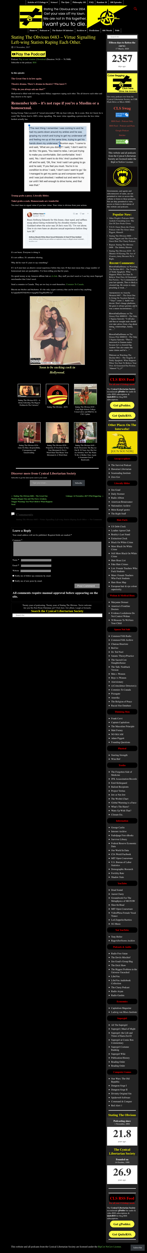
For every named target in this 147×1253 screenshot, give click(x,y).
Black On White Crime (122, 542)
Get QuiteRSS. (122, 415)
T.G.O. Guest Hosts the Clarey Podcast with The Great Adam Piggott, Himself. (122, 230)
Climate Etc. (117, 814)
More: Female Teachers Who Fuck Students (122, 577)
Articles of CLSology (36, 2)
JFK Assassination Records (124, 778)
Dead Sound (117, 889)
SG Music (116, 923)
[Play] (28, 56)
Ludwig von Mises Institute (124, 1012)
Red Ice (114, 647)
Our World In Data (120, 850)
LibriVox (115, 976)
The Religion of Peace (121, 701)
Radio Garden (117, 995)
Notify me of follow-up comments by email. (33, 575)
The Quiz (65, 2)
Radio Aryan (117, 991)
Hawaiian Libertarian (121, 469)
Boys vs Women (118, 677)
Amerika (115, 697)
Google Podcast (122, 130)
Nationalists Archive (120, 505)
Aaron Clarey (117, 893)
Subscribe (78, 483)
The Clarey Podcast (120, 987)
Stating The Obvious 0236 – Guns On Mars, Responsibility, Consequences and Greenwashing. (29, 449)
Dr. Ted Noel (117, 651)
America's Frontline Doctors (120, 607)
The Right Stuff (118, 513)
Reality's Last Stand (120, 534)
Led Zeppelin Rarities (121, 919)
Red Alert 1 (116, 1105)
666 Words (107, 30)
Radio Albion (117, 497)
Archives (80, 30)
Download (41, 59)
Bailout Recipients (120, 786)
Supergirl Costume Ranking (120, 1048)
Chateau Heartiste (119, 644)
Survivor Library (119, 839)
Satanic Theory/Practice (122, 655)
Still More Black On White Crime (124, 555)
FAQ (91, 2)
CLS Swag (122, 108)
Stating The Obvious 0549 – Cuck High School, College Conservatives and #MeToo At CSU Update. (85, 410)
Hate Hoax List (118, 560)
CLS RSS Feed (122, 379)
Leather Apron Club (120, 530)
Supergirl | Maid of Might (123, 1028)
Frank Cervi (117, 718)
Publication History (120, 1057)
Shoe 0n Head (117, 904)
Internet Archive (119, 831)
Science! (54, 2)
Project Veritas (118, 790)
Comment (17, 540)
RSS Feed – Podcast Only (122, 121)
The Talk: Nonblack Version (120, 668)
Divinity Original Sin (121, 1093)
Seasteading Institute (121, 473)
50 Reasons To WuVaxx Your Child (122, 621)
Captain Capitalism (120, 722)
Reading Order (118, 1061)
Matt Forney (117, 730)
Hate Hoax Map (118, 582)
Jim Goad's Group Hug (122, 961)
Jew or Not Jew (118, 794)
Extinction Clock (119, 538)
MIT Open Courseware (122, 858)
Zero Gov (115, 476)
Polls (117, 30)
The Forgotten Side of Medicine (121, 773)
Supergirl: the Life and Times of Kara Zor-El (122, 1034)
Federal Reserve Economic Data (123, 845)
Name (16, 559)
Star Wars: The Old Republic (120, 1080)
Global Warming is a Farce (123, 802)
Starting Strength (119, 755)
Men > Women (118, 673)
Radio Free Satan (119, 953)
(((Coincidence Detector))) (123, 685)
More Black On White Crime (121, 548)
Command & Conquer (121, 1101)
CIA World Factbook (121, 854)
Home (32, 30)
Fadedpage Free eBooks (122, 835)
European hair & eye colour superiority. (124, 588)
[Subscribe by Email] (122, 116)
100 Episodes (116, 2)
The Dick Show (118, 965)
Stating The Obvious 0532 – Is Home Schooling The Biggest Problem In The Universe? (29, 402)
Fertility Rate (117, 873)
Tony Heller (116, 936)
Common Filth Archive (122, 639)
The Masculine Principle (122, 726)
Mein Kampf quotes (120, 509)
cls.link (54, 276)
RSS (34, 62)
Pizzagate (115, 693)
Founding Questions (120, 742)
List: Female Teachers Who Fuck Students (124, 570)
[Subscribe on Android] (122, 143)
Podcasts (43, 30)
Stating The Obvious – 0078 (57, 407)
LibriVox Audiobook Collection (121, 982)
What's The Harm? (120, 806)
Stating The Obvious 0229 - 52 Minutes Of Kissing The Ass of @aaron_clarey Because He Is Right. (122, 254)
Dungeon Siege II (119, 1089)
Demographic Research (122, 869)
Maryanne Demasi (119, 602)
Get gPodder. (122, 405)
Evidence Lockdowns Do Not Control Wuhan (123, 614)
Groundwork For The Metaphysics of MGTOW (123, 899)
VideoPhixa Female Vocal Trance (123, 914)
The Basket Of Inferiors (62, 30)
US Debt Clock (118, 526)
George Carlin (117, 827)
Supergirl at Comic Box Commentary (122, 1041)
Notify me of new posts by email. (28, 580)
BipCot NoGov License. (122, 161)
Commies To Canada (74, 284)
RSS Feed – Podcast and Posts (122, 125)
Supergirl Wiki (118, 1053)
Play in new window (27, 59)
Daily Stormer (118, 493)
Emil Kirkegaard (119, 782)
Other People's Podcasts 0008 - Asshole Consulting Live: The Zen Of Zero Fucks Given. (122, 221)
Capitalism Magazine (121, 1008)
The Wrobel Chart (119, 798)
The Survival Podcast (121, 465)
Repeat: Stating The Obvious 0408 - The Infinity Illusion (121, 246)
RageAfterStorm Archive (123, 940)
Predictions (94, 30)
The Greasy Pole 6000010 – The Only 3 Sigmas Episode (123, 316)
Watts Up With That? (121, 810)
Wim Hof (115, 759)
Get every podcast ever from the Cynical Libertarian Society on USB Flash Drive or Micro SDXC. (122, 99)
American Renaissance (122, 501)
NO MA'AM (117, 734)
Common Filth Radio (121, 636)
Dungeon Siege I (119, 1085)
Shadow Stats (117, 877)
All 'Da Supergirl (119, 1024)
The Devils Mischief (120, 957)
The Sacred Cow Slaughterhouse (119, 661)
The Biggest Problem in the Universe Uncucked (124, 971)
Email (16, 565)
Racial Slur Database (121, 705)
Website (16, 570)
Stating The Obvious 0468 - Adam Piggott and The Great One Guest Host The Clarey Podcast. (123, 238)
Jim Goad (115, 489)
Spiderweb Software (120, 1097)
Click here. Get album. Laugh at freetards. (73, 607)
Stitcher (122, 135)
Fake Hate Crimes (119, 564)
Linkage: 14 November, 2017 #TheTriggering (84, 496)
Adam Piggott (117, 738)
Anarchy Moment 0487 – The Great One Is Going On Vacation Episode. (122, 295)
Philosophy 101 (79, 2)
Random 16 (102, 2)
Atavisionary (117, 681)
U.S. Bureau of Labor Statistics (121, 863)
